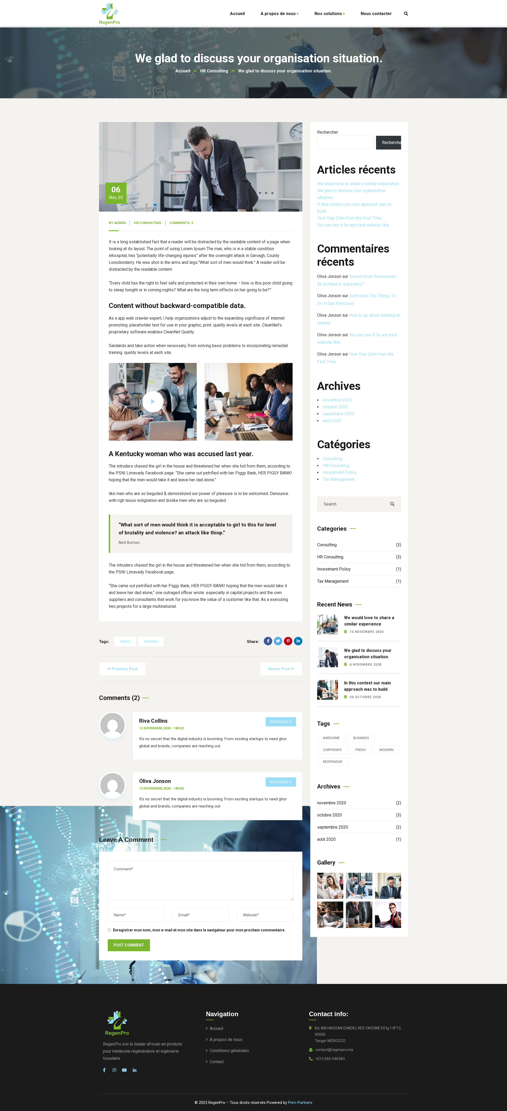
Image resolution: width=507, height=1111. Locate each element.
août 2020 (332, 420)
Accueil (182, 70)
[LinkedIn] (298, 641)
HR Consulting (214, 70)
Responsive (332, 762)
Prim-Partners (300, 1102)
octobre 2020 (335, 406)
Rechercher (327, 132)
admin (120, 223)
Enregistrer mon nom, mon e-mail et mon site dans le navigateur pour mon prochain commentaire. (199, 930)
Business (361, 738)
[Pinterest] (288, 641)
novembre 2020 (337, 400)
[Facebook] (268, 641)
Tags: (104, 641)
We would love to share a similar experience (358, 183)
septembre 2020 (338, 413)
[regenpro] (109, 13)
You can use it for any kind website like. (353, 224)
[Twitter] (278, 641)
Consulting (332, 458)
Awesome (331, 738)
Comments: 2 (181, 223)
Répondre (279, 722)
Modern (151, 641)
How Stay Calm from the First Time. (349, 218)
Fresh (125, 641)
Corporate (332, 750)
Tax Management (338, 479)
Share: (253, 641)
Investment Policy (339, 472)
